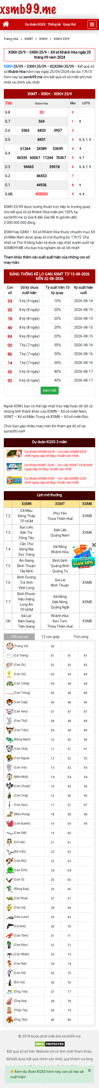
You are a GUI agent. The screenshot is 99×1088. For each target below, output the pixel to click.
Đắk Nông (60, 602)
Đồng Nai (26, 549)
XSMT (60, 504)
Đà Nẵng (60, 547)
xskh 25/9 (63, 94)
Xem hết (49, 390)
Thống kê (54, 24)
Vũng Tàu (26, 538)
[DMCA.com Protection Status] (49, 1044)
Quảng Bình (60, 566)
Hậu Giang (26, 599)
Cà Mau (26, 511)
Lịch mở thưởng (49, 495)
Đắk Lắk (60, 530)
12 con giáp (50, 637)
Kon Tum (60, 621)
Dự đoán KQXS (35, 24)
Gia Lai (60, 580)
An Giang (26, 561)
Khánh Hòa (60, 552)
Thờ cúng (80, 637)
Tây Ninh (26, 571)
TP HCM (26, 521)
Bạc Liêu (26, 527)
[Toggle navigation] (92, 24)
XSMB (87, 504)
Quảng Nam (60, 535)
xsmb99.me (28, 9)
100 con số (19, 637)
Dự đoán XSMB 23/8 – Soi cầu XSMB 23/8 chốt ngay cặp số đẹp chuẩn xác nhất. (55, 480)
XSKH (8, 66)
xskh (45, 94)
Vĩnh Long (26, 588)
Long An (26, 604)
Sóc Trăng (26, 554)
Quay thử (69, 24)
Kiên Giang (26, 621)
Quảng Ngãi (60, 607)
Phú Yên (60, 513)
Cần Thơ (26, 544)
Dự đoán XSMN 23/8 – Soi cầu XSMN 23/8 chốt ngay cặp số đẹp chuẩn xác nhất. (55, 454)
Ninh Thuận (60, 585)
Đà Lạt (26, 616)
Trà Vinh (26, 582)
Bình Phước (26, 594)
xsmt (32, 94)
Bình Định (60, 561)
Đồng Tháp (26, 516)
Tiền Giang (26, 626)
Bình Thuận (26, 566)
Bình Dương (26, 577)
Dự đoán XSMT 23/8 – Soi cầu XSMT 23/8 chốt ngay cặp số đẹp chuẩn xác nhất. (58, 467)
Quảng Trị (60, 571)
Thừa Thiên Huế (60, 519)
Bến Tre (26, 532)
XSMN (26, 504)
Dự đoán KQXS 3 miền (49, 442)
